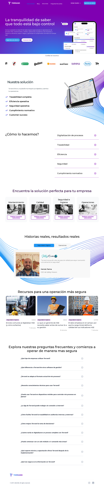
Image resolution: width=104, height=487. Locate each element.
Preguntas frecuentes (56, 3)
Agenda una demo (89, 3)
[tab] (44, 245)
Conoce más (27, 40)
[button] (45, 3)
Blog (38, 3)
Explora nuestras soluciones (16, 217)
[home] (14, 3)
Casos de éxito (31, 3)
